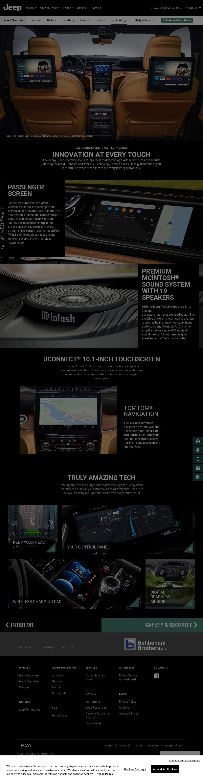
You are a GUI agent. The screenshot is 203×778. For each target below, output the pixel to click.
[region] (101, 766)
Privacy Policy (104, 773)
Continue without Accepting (184, 760)
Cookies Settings (135, 768)
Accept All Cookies (165, 768)
